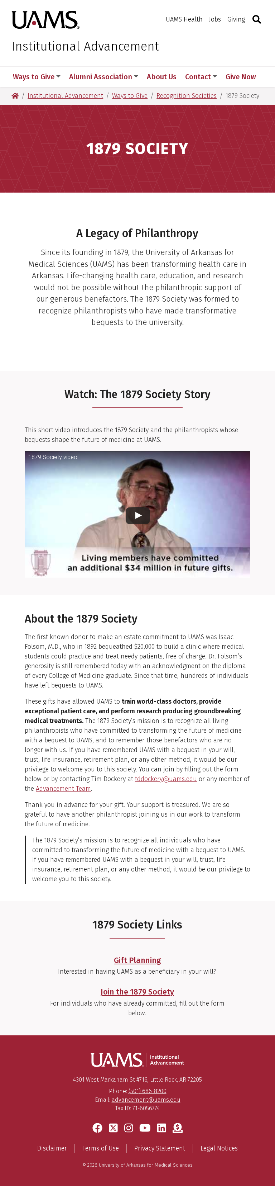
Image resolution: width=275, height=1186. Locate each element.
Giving (236, 19)
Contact (198, 76)
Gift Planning (137, 960)
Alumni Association (100, 76)
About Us (162, 76)
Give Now (241, 76)
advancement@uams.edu (146, 1099)
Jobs (215, 19)
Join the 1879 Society (137, 992)
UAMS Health (184, 19)
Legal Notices (219, 1148)
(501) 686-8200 (148, 1091)
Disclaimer (52, 1148)
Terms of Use (100, 1148)
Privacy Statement (159, 1148)
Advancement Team (63, 789)
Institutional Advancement (85, 46)
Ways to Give (33, 76)
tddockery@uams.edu (166, 779)
